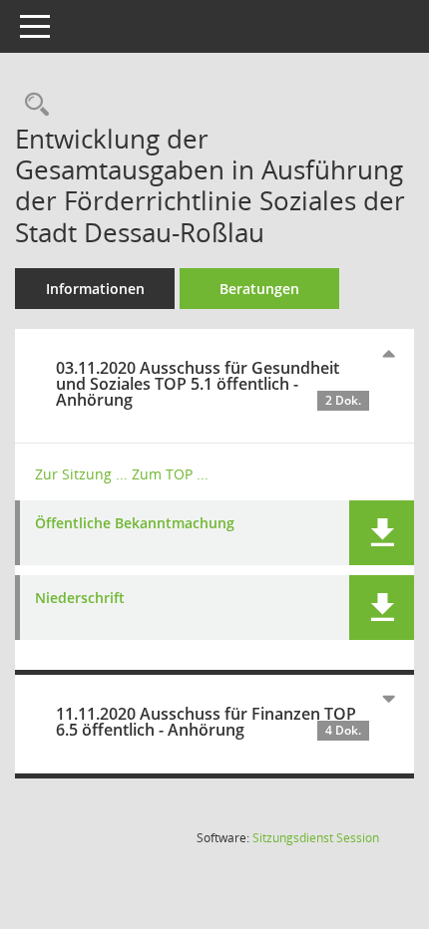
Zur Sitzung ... (81, 473)
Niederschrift (80, 598)
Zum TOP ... (170, 473)
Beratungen (259, 288)
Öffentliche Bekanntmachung (134, 523)
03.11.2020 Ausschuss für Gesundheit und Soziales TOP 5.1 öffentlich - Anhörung (208, 384)
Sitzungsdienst (315, 837)
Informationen (95, 288)
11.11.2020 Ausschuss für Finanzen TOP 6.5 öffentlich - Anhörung (208, 722)
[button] (381, 532)
